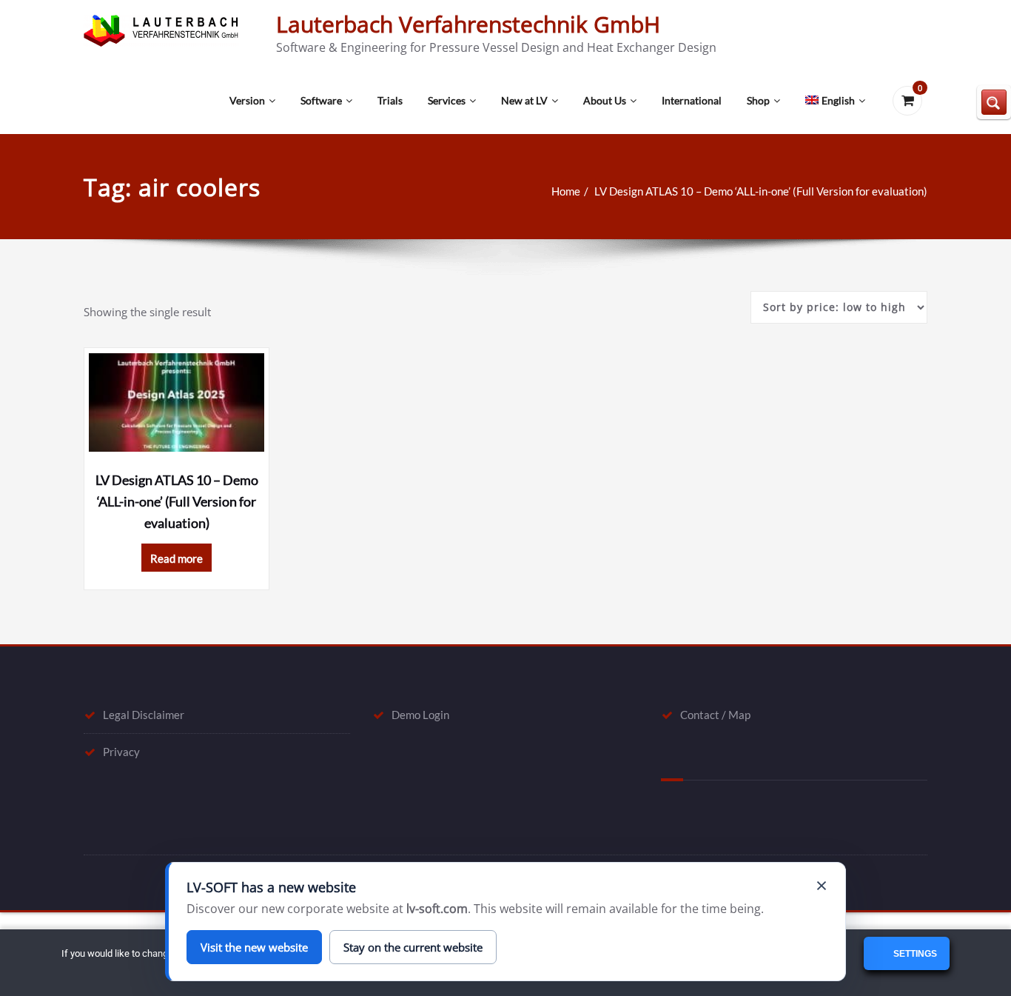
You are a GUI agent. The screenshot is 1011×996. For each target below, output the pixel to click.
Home (565, 191)
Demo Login (420, 714)
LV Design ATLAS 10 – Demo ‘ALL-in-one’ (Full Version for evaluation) (760, 191)
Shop (758, 100)
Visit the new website (254, 947)
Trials (390, 100)
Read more (176, 558)
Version (247, 100)
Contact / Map (715, 714)
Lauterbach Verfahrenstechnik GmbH (468, 24)
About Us (604, 100)
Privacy (121, 751)
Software (321, 100)
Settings (914, 954)
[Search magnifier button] (994, 102)
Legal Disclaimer (143, 714)
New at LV (524, 100)
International (692, 100)
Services (447, 100)
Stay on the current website (413, 947)
